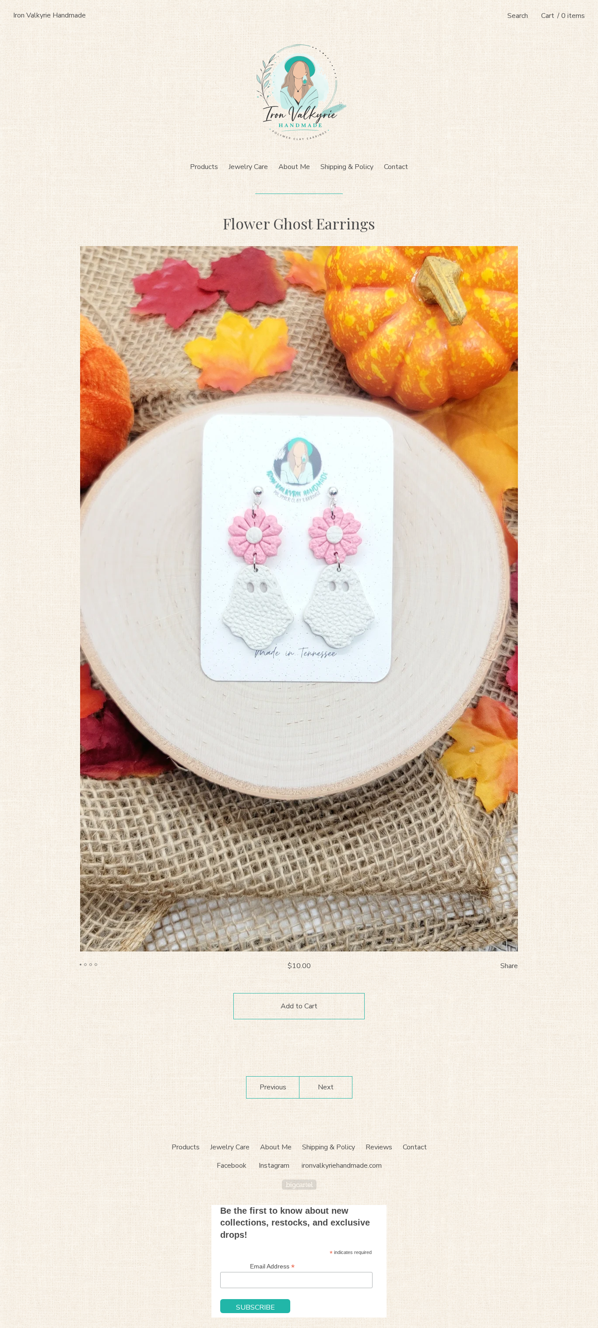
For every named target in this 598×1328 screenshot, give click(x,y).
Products (204, 167)
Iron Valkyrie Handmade (49, 15)
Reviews (379, 1147)
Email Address (272, 1266)
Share (509, 966)
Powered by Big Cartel (299, 1185)
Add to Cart (299, 1006)
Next (326, 1087)
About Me (294, 167)
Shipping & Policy (346, 167)
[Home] (299, 91)
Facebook (231, 1165)
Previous (273, 1087)
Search (517, 16)
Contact (396, 167)
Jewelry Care (248, 167)
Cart (563, 16)
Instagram (274, 1165)
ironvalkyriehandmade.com (342, 1165)
